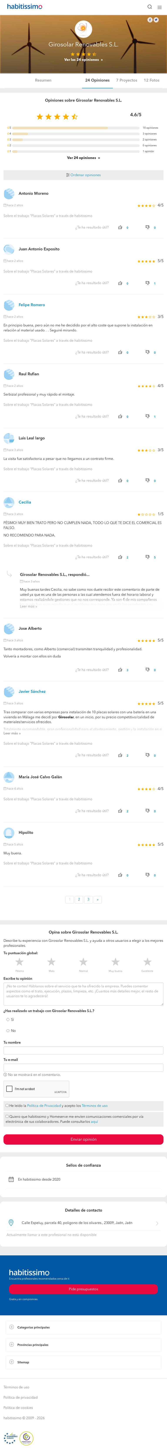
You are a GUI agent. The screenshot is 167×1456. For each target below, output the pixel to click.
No (13, 1031)
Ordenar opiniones (85, 175)
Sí (12, 1020)
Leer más (27, 606)
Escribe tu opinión (17, 979)
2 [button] (79, 899)
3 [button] (88, 899)
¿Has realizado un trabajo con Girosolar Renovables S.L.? (48, 1011)
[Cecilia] (9, 502)
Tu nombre (12, 1043)
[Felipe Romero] (9, 305)
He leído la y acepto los (58, 1106)
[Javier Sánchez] (9, 691)
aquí (94, 1122)
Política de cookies (18, 1408)
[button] (83, 1328)
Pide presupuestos (83, 1289)
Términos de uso (95, 1106)
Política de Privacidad (44, 1106)
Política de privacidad (20, 1398)
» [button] (98, 899)
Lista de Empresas (20, 1374)
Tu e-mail (10, 1060)
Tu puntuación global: (20, 953)
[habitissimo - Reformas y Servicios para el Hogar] (19, 7)
